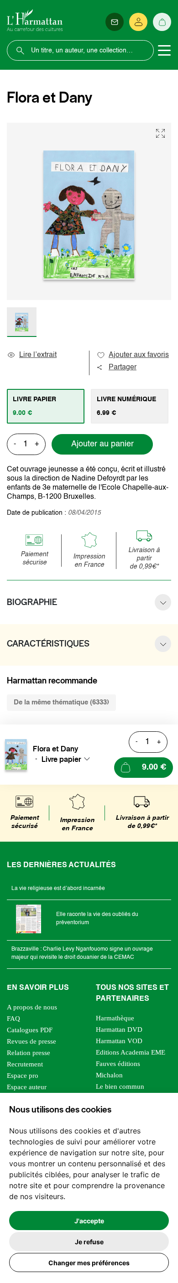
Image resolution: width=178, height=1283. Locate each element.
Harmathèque (115, 1018)
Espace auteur (27, 1087)
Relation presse (28, 1052)
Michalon (109, 1075)
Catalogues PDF (29, 1030)
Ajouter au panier (102, 444)
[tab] (45, 406)
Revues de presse (31, 1041)
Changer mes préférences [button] (89, 1263)
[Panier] (162, 22)
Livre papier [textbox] (61, 759)
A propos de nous (32, 1007)
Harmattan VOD (119, 1041)
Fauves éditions (118, 1063)
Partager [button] (122, 367)
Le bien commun (120, 1086)
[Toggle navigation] (164, 50)
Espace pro (22, 1075)
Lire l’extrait (38, 355)
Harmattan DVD (119, 1029)
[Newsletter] (114, 22)
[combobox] (68, 759)
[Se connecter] (138, 22)
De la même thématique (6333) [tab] (61, 702)
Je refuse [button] (89, 1242)
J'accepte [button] (89, 1221)
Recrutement (25, 1064)
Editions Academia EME (130, 1052)
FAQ (13, 1018)
